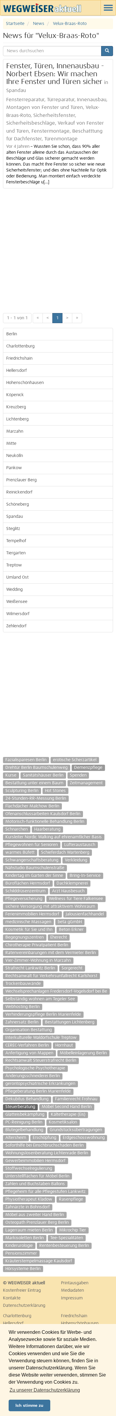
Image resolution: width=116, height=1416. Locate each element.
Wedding (14, 590)
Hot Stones (55, 791)
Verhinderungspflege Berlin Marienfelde (43, 1014)
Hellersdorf (16, 371)
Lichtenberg (17, 419)
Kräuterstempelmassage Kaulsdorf (38, 1261)
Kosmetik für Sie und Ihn (28, 930)
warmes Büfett (20, 852)
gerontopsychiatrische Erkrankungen (40, 1084)
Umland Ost (17, 577)
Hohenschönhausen (25, 383)
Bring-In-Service (85, 876)
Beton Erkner (71, 930)
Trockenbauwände (23, 984)
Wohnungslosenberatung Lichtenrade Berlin (46, 1153)
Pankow (14, 468)
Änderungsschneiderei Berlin (32, 1076)
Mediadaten (72, 1290)
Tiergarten (16, 553)
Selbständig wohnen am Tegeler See (40, 999)
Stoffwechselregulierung (28, 1168)
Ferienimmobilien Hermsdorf (32, 914)
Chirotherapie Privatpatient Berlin (36, 945)
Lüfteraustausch (79, 845)
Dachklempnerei (72, 883)
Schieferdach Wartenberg (65, 852)
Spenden (78, 775)
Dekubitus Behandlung (26, 1099)
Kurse (10, 775)
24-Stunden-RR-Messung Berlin (35, 798)
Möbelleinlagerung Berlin (83, 1053)
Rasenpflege (71, 1199)
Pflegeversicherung (23, 899)
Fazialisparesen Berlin (25, 760)
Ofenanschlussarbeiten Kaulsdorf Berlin (42, 814)
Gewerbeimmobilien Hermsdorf (35, 1161)
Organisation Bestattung (28, 1030)
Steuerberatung (20, 1107)
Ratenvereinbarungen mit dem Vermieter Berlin (50, 953)
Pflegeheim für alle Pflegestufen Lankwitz (45, 1192)
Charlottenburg (20, 346)
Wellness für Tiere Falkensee (76, 899)
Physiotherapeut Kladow (28, 1199)
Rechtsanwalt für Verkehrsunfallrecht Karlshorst (51, 976)
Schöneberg (17, 504)
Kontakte (12, 1298)
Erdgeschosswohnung (84, 1138)
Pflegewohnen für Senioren (31, 845)
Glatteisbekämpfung (24, 1114)
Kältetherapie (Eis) (68, 1114)
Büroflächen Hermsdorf (27, 883)
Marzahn (14, 431)
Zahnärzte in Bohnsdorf (27, 1207)
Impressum (72, 1298)
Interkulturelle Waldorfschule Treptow (41, 1038)
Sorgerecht (72, 968)
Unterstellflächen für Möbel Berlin (37, 1176)
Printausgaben (74, 1283)
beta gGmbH (70, 922)
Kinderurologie (19, 1246)
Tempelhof (16, 541)
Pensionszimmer (21, 1253)
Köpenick (15, 395)
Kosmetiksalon (63, 1122)
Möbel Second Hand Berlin (67, 1107)
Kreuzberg (16, 407)
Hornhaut (64, 1045)
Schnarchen (16, 829)
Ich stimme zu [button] (29, 1405)
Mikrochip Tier (72, 1230)
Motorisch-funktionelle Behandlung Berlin (44, 822)
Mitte (11, 444)
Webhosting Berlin (22, 1007)
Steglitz (13, 529)
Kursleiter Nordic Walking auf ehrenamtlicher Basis (53, 837)
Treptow (14, 565)
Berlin (11, 334)
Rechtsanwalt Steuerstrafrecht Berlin (40, 1060)
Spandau (14, 517)
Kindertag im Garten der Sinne (34, 876)
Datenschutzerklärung (24, 1306)
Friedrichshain (19, 358)
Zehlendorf (16, 626)
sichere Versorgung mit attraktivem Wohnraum (50, 906)
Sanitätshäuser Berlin (43, 775)
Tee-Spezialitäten (66, 1238)
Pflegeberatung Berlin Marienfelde (38, 1091)
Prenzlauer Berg (21, 480)
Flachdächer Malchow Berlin (32, 806)
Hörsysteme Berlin (22, 1269)
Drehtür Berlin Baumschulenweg (36, 768)
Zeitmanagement (86, 783)
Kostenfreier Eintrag (22, 1290)
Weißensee (16, 602)
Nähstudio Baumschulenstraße (34, 868)
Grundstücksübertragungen (76, 1130)
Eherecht (58, 937)
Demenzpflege (88, 768)
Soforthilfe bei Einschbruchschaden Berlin (44, 1145)
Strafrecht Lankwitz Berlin (30, 968)
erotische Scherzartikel (74, 760)
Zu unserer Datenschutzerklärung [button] (45, 1390)
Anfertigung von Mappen (29, 1053)
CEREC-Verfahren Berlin (27, 1045)
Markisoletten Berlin (24, 1238)
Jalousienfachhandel (85, 914)
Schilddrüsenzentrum (25, 891)
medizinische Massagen (28, 922)
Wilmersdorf (17, 614)
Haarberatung (47, 829)
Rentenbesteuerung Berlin (64, 1246)
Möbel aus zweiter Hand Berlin (34, 1215)
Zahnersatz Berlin (21, 1022)
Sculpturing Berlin (21, 791)
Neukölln (14, 456)
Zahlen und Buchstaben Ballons (35, 1184)
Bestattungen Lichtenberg (69, 1022)
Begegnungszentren (24, 937)
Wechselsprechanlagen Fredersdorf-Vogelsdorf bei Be (56, 991)
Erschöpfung (44, 1138)
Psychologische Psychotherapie (35, 1068)
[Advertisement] (58, 249)
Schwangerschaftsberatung (31, 860)
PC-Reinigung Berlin (23, 1122)
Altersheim (15, 1138)
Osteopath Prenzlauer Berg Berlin (37, 1222)
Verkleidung (76, 860)
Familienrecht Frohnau (76, 1099)
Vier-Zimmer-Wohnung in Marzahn (38, 960)
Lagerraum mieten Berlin (29, 1230)
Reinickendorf (19, 492)
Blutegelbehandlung (24, 1130)
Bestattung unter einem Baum (34, 783)
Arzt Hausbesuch (68, 891)
